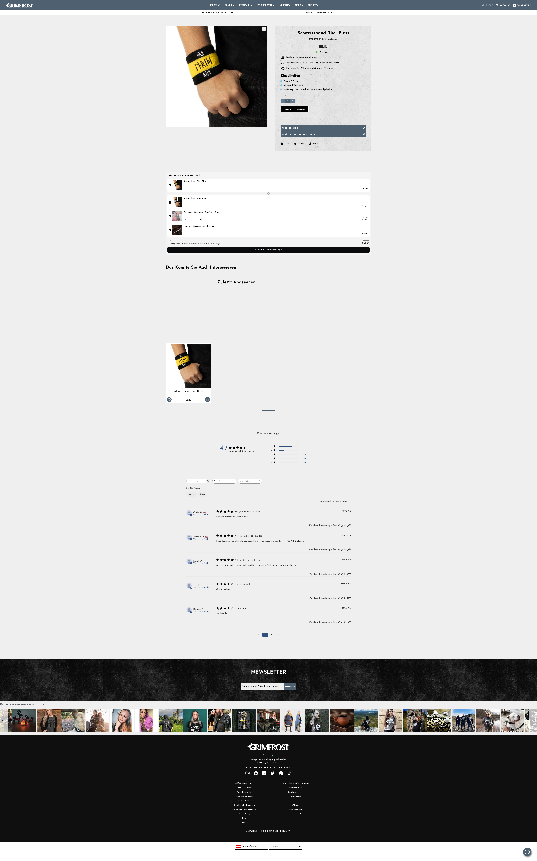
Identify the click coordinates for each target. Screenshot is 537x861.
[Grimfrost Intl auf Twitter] (273, 773)
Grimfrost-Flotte (295, 792)
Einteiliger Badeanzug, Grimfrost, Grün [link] (201, 212)
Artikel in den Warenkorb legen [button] (269, 250)
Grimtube (296, 801)
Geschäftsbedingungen (244, 805)
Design (202, 494)
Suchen (244, 823)
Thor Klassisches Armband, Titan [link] (199, 226)
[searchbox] (196, 481)
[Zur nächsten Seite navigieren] (278, 635)
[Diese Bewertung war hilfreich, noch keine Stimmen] (342, 525)
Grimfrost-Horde (295, 788)
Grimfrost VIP (295, 810)
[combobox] (224, 481)
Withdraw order (244, 792)
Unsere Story (244, 814)
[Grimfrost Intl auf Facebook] (256, 773)
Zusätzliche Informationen (298, 134)
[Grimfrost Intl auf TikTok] (289, 773)
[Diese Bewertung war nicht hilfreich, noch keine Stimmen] (348, 525)
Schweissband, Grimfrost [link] (195, 198)
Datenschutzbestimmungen (244, 810)
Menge (285, 96)
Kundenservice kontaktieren (268, 768)
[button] (4, 721)
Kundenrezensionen (244, 797)
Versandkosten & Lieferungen (244, 801)
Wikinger (296, 805)
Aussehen (192, 494)
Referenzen (296, 797)
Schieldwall (296, 814)
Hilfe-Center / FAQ (244, 783)
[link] (177, 185)
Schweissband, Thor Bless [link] (195, 181)
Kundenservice (244, 788)
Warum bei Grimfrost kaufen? (295, 783)
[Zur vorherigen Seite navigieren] (258, 635)
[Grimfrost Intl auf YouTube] (264, 773)
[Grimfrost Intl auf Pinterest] (281, 773)
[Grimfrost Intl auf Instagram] (247, 773)
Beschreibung (290, 128)
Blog (244, 818)
